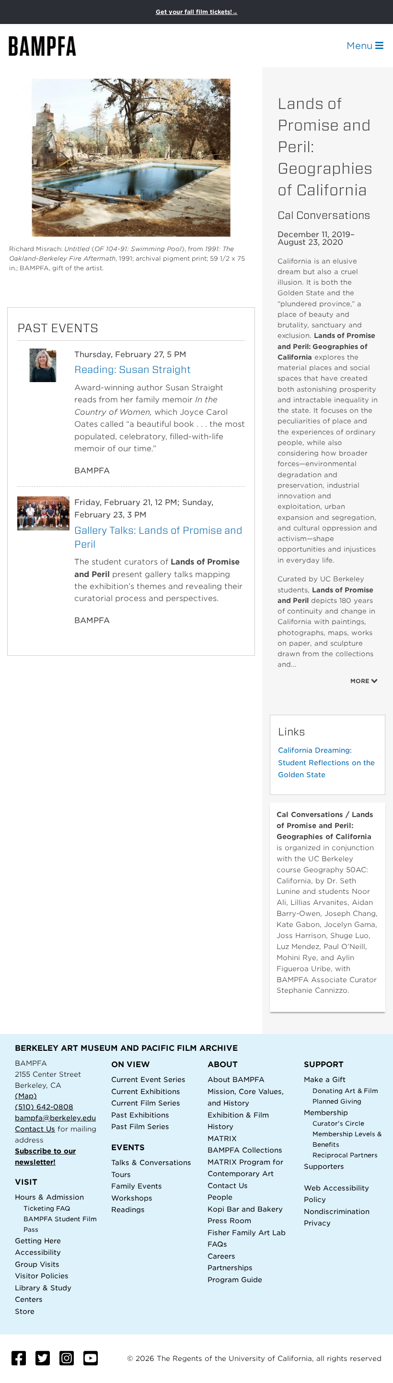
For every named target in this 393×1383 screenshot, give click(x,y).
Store (25, 1311)
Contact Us (35, 1129)
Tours (121, 1174)
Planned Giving (336, 1101)
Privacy (317, 1223)
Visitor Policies (42, 1276)
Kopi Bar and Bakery (245, 1209)
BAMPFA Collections (245, 1150)
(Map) (26, 1096)
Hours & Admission (49, 1197)
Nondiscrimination (337, 1211)
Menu (361, 45)
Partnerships (230, 1267)
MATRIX (222, 1138)
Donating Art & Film (345, 1090)
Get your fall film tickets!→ (197, 11)
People (220, 1197)
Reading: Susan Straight (132, 369)
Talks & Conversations (151, 1162)
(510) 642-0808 (44, 1107)
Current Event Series (148, 1079)
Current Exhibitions (145, 1091)
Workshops (131, 1198)
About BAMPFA (236, 1079)
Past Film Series (140, 1126)
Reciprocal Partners (345, 1155)
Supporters (324, 1166)
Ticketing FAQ (46, 1208)
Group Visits (37, 1264)
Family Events (136, 1186)
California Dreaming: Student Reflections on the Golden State (326, 762)
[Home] (51, 46)
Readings (128, 1209)
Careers (221, 1256)
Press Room (229, 1220)
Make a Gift (325, 1079)
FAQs (217, 1244)
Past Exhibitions (140, 1115)
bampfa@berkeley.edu (55, 1118)
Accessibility (38, 1252)
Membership (326, 1112)
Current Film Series (145, 1103)
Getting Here (38, 1241)
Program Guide (235, 1279)
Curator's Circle (338, 1123)
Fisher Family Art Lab (247, 1232)
